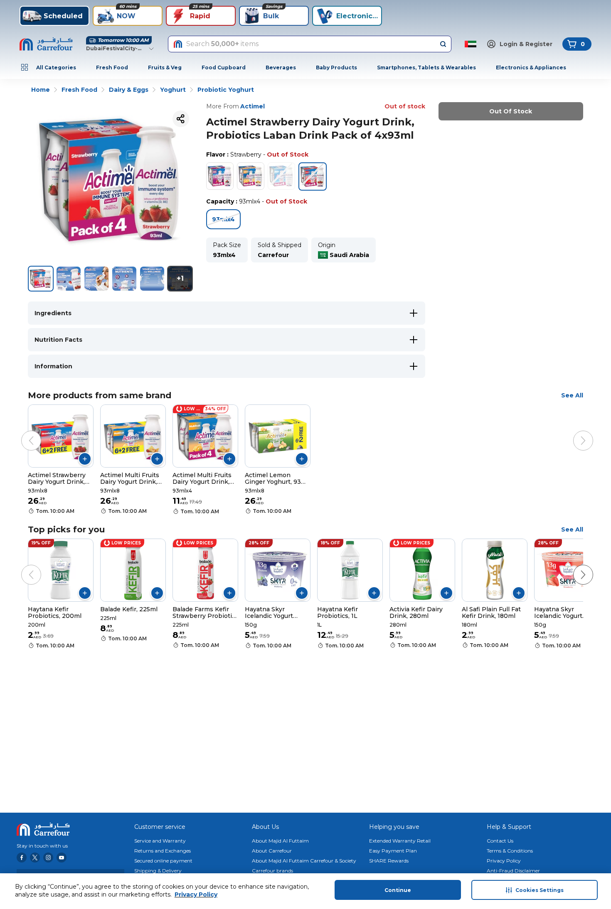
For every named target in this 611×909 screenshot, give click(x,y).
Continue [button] (397, 890)
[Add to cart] (84, 459)
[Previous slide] (23, 432)
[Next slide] (575, 432)
